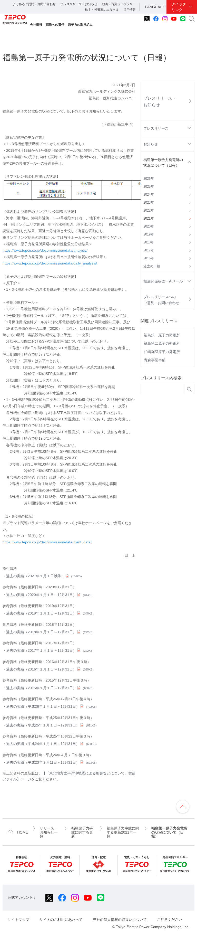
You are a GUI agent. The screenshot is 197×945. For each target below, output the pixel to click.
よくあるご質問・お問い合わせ (34, 4)
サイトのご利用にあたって (61, 920)
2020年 (148, 226)
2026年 (148, 179)
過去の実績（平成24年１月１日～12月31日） (52, 744)
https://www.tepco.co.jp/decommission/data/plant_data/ (47, 542)
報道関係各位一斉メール (163, 281)
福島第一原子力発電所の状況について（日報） (163, 162)
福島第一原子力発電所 (162, 335)
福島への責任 (55, 24)
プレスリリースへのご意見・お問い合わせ (161, 300)
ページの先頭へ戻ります (182, 806)
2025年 (148, 186)
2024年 (148, 194)
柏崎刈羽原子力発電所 (162, 352)
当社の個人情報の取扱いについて (120, 920)
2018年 (148, 242)
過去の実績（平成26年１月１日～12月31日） (52, 706)
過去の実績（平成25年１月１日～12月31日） (52, 725)
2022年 (148, 210)
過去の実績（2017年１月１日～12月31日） (50, 650)
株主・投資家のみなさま (102, 10)
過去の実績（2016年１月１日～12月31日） (50, 669)
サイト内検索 (191, 19)
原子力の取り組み (80, 24)
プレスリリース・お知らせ (78, 4)
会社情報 (36, 24)
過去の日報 (151, 266)
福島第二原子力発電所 (162, 343)
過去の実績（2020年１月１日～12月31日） (50, 595)
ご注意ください (169, 920)
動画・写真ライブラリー (119, 4)
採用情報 (129, 10)
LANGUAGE (155, 7)
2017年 (148, 250)
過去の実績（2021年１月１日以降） (44, 576)
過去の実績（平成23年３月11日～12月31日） (52, 762)
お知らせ (150, 144)
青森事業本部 (154, 360)
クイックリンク (179, 7)
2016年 (148, 258)
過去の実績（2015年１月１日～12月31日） (50, 688)
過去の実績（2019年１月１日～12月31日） (50, 613)
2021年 (148, 218)
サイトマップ (18, 920)
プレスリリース (156, 128)
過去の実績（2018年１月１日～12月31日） (50, 632)
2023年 (148, 202)
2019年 (148, 234)
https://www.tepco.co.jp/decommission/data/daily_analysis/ (50, 263)
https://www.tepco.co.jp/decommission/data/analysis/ (45, 250)
